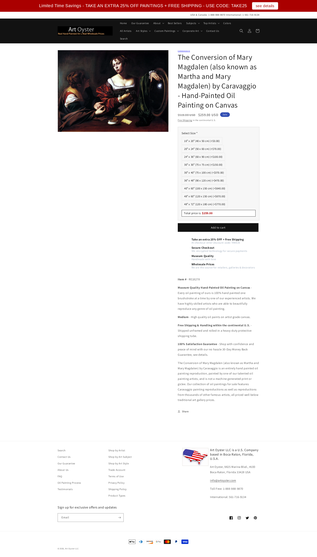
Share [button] (185, 411)
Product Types (116, 495)
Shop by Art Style (118, 463)
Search (62, 450)
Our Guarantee (66, 463)
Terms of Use (116, 476)
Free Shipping (185, 120)
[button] (158, 23)
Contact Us (64, 456)
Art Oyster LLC (72, 548)
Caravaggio (184, 51)
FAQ (60, 476)
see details (265, 6)
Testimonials (65, 489)
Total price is (198, 213)
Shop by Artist (116, 450)
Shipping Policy (117, 489)
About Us (63, 470)
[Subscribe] (119, 517)
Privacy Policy (116, 482)
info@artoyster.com (223, 480)
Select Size (190, 133)
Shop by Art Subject (120, 456)
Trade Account (116, 470)
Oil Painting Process (69, 482)
